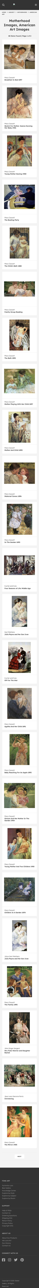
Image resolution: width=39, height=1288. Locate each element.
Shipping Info (7, 1218)
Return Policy (7, 1221)
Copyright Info (7, 1226)
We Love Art (6, 1240)
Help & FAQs (7, 1210)
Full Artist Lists (7, 1185)
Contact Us (6, 1213)
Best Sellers (6, 1188)
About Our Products (9, 1238)
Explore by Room (8, 1198)
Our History (6, 1243)
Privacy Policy (7, 1223)
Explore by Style (8, 1193)
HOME (4, 12)
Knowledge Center (9, 1191)
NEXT (20, 1156)
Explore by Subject (9, 1196)
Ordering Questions (9, 1216)
